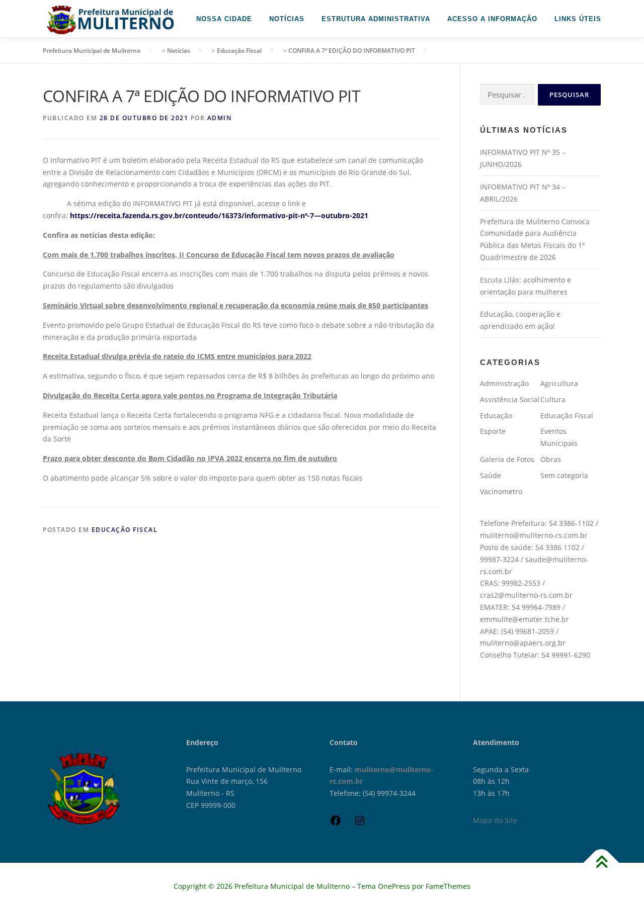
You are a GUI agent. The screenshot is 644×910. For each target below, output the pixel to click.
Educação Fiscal (125, 529)
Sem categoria (564, 475)
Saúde (490, 475)
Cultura (553, 399)
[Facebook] (336, 824)
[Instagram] (360, 824)
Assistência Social (509, 399)
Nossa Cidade (224, 19)
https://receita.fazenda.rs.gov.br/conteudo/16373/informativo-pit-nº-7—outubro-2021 (219, 215)
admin (219, 118)
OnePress (394, 886)
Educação (496, 415)
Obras (550, 459)
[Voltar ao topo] (601, 863)
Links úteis (577, 19)
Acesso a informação (492, 19)
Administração (504, 383)
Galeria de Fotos (507, 459)
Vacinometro (501, 491)
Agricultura (559, 383)
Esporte (493, 431)
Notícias (286, 19)
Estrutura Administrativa (375, 19)
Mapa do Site (495, 820)
